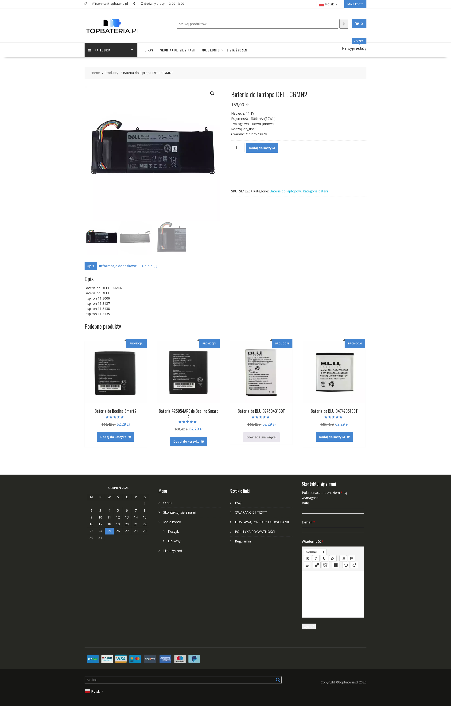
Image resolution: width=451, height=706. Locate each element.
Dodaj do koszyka (262, 148)
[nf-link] (317, 565)
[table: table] (335, 565)
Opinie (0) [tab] (149, 266)
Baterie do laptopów (285, 191)
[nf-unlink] (325, 565)
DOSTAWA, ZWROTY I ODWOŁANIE (262, 522)
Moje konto (355, 4)
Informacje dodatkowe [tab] (118, 266)
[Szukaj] (343, 24)
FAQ (238, 502)
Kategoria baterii (315, 191)
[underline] (324, 558)
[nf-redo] (354, 565)
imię (305, 503)
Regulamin (243, 541)
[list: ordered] (343, 558)
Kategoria (103, 49)
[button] (212, 93)
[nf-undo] (346, 565)
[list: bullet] (351, 558)
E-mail (308, 522)
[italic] (316, 558)
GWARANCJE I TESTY (251, 512)
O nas (148, 49)
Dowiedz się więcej (261, 437)
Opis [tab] (90, 266)
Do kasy (174, 541)
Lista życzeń (237, 49)
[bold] (307, 558)
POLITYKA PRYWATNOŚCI (255, 531)
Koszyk (173, 531)
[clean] (333, 558)
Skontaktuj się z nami (177, 49)
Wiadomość (313, 541)
